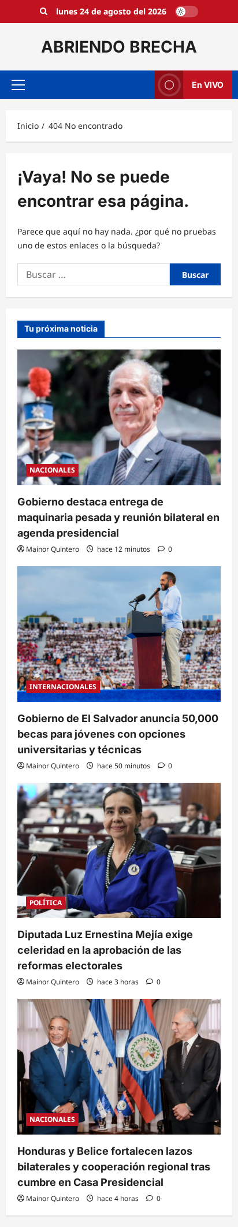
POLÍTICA (45, 903)
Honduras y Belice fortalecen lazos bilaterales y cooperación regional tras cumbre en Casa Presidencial (113, 1166)
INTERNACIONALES (62, 686)
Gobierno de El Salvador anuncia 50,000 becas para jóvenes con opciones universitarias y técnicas (117, 734)
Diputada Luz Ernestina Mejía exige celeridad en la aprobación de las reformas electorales (105, 950)
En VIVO (208, 85)
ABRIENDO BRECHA (119, 47)
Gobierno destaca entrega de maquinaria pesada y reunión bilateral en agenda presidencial (118, 517)
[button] (18, 85)
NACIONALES (52, 470)
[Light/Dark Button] (186, 11)
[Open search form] (43, 11)
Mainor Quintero (52, 549)
